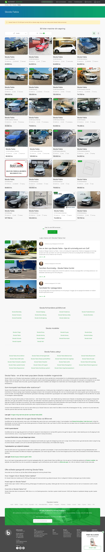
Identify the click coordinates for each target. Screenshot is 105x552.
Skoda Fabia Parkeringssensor (88, 365)
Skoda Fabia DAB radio (17, 359)
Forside (7, 5)
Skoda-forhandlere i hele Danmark (82, 421)
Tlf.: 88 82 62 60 (19, 537)
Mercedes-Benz (43, 504)
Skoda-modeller (90, 460)
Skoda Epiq (88, 332)
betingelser (62, 516)
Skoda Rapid (41, 338)
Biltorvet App (95, 531)
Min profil (65, 531)
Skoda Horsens (16, 315)
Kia (36, 504)
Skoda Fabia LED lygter (41, 365)
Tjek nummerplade (61, 1)
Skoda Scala (88, 338)
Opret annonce (47, 1)
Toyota (84, 504)
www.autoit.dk (19, 542)
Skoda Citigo (17, 332)
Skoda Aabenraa (64, 318)
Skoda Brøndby (17, 312)
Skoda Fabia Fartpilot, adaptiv (17, 362)
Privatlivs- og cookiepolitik (40, 533)
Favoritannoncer (67, 533)
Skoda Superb (16, 341)
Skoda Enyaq (64, 332)
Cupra (21, 504)
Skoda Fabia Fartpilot (40, 362)
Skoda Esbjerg (40, 312)
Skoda (14, 5)
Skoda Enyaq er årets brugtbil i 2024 (21, 457)
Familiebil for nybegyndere (50, 288)
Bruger (65, 529)
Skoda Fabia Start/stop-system (40, 368)
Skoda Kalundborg (40, 315)
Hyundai (31, 504)
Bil (10, 5)
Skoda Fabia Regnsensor (16, 368)
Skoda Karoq (64, 335)
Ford (26, 504)
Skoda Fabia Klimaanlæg (88, 362)
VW (94, 504)
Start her (92, 547)
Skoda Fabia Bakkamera (64, 355)
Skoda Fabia (17, 335)
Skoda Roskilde (17, 318)
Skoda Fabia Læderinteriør (17, 365)
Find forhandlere (38, 536)
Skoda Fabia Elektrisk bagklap (64, 359)
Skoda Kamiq (41, 335)
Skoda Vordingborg (41, 318)
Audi (12, 504)
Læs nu (41, 257)
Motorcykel (55, 533)
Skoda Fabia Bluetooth (88, 355)
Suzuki (74, 504)
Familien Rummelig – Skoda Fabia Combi (56, 268)
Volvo (89, 504)
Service (78, 529)
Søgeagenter (66, 532)
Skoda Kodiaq (88, 335)
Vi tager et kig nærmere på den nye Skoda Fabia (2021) (26, 414)
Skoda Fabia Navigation (64, 365)
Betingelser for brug (39, 535)
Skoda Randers (88, 315)
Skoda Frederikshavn (88, 312)
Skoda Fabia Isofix (64, 362)
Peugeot (56, 504)
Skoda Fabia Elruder (88, 359)
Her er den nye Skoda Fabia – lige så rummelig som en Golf (64, 248)
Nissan (51, 504)
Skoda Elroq (40, 332)
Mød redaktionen (38, 532)
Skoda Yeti (40, 341)
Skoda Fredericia (64, 312)
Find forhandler (78, 1)
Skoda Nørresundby (64, 315)
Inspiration (94, 529)
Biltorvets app (64, 462)
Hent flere (52, 232)
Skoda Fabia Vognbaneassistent (64, 368)
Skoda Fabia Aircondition (16, 355)
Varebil (54, 532)
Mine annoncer (67, 535)
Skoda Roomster (64, 338)
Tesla (79, 504)
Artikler (70, 1)
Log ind (98, 1)
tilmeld (62, 520)
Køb (54, 529)
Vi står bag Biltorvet (39, 531)
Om (35, 529)
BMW (16, 504)
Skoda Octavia (16, 338)
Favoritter (89, 1)
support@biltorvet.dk (21, 541)
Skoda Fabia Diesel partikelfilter (40, 359)
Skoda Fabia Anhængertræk (40, 355)
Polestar (63, 504)
